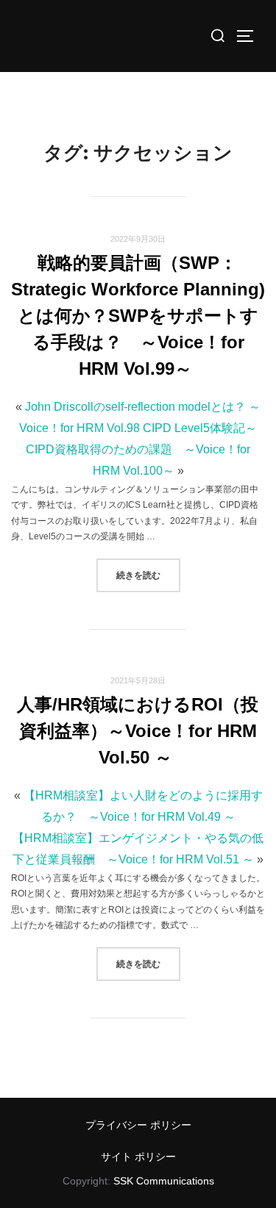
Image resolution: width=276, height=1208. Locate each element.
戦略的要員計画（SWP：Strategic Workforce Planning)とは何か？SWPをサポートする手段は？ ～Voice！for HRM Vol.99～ (138, 315)
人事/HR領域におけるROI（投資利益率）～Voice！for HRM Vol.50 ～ (137, 730)
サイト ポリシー (138, 1156)
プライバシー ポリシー (138, 1125)
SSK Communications (163, 1181)
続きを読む (148, 574)
